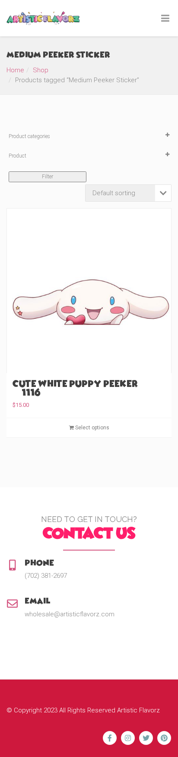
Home (15, 70)
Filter (47, 177)
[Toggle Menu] (165, 18)
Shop (40, 70)
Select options (91, 428)
